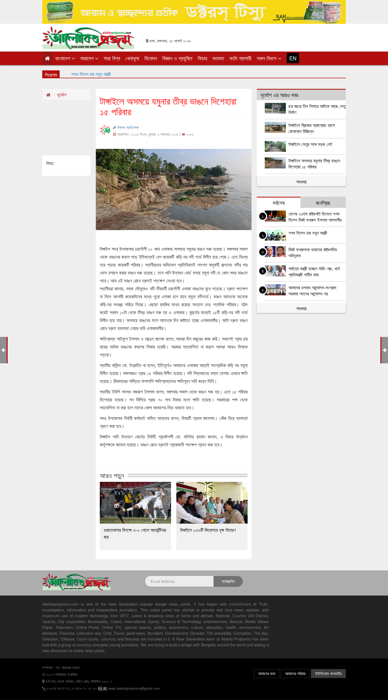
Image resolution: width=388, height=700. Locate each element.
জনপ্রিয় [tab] (323, 203)
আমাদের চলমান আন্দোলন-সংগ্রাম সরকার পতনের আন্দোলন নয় (312, 290)
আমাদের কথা (266, 673)
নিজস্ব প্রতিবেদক (128, 127)
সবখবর (301, 181)
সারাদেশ (87, 58)
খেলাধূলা (132, 58)
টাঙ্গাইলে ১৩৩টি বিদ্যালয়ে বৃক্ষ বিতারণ (208, 529)
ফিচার (202, 58)
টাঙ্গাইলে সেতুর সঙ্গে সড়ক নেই (310, 144)
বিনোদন (150, 58)
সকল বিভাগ (267, 58)
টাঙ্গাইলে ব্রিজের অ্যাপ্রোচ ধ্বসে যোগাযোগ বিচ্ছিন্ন (311, 128)
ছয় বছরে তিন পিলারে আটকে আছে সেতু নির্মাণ (317, 109)
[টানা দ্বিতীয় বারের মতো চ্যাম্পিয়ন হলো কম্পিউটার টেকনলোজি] (384, 349)
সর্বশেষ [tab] (279, 203)
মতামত (218, 58)
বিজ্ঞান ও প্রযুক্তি (177, 58)
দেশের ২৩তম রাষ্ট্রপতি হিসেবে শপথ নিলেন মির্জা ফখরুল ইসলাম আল (122, 73)
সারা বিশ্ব (112, 58)
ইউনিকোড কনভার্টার (328, 673)
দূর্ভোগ (62, 94)
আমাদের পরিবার (295, 673)
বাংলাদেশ (63, 58)
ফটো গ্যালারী (240, 58)
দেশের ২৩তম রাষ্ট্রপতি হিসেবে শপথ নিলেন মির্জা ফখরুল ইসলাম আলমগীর (315, 217)
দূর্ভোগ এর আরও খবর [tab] (279, 95)
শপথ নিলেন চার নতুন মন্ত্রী (307, 233)
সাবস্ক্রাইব (228, 581)
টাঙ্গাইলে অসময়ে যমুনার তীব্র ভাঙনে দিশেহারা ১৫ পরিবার (314, 163)
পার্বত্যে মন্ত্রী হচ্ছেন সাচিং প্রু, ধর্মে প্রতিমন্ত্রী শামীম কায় (314, 271)
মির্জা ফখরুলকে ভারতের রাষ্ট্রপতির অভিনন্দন (312, 252)
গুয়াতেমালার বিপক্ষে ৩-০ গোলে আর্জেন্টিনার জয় (135, 533)
